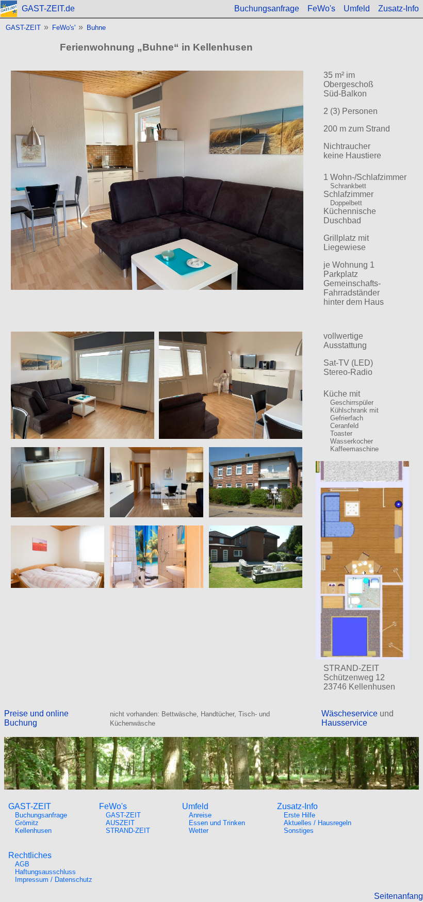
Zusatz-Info (398, 8)
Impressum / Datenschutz (53, 879)
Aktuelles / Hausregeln (317, 823)
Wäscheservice (349, 713)
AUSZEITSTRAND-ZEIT (128, 826)
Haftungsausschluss (45, 872)
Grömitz (27, 823)
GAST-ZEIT (23, 27)
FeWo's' (63, 27)
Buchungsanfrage (266, 8)
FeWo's (321, 8)
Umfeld (357, 8)
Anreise (200, 815)
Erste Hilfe (299, 815)
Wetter (198, 830)
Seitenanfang (398, 896)
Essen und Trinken (217, 823)
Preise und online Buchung (36, 718)
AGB (22, 864)
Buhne (96, 27)
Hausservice (344, 722)
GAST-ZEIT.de (48, 8)
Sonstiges (299, 830)
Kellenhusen (33, 830)
